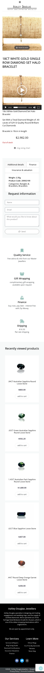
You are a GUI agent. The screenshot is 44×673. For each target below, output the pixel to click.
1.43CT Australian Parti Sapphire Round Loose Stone (22, 480)
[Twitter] (22, 661)
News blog (32, 651)
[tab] (16, 164)
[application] (22, 90)
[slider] (20, 107)
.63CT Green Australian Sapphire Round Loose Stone (22, 431)
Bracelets (23, 185)
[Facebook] (17, 661)
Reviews (32, 648)
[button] (20, 2)
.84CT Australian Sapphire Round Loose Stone (22, 382)
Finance (12, 653)
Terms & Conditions (27, 671)
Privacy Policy (14, 671)
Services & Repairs (12, 643)
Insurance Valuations (12, 651)
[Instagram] (27, 661)
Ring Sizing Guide (12, 645)
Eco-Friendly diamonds (32, 646)
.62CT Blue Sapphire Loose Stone (22, 528)
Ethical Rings (32, 643)
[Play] (5, 107)
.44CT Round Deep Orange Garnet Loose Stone (22, 578)
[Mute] (34, 107)
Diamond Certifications (12, 648)
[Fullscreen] (38, 107)
